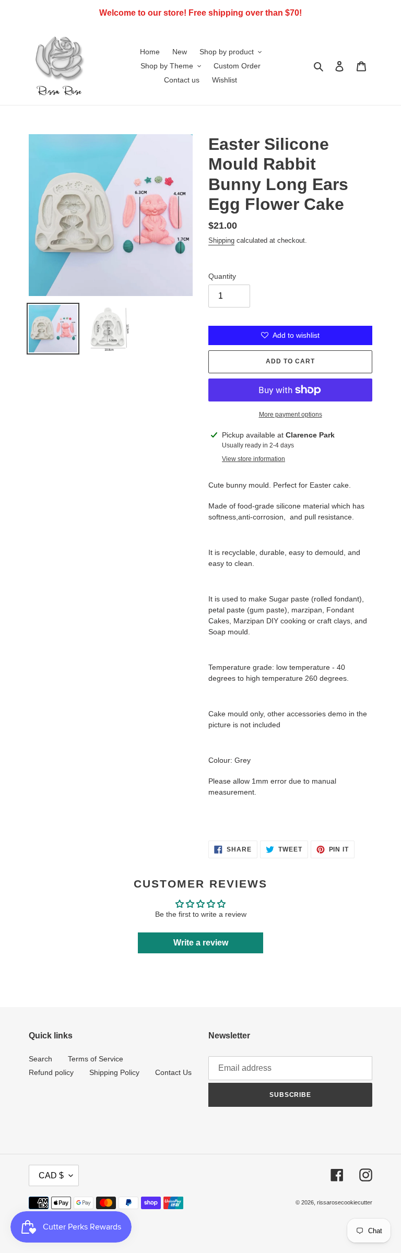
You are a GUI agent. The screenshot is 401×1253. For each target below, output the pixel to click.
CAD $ (51, 1175)
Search (40, 1059)
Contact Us (173, 1072)
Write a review (200, 942)
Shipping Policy (114, 1072)
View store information (253, 459)
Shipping (221, 240)
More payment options (290, 414)
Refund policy (51, 1072)
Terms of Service (95, 1059)
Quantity (222, 276)
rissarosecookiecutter (344, 1202)
